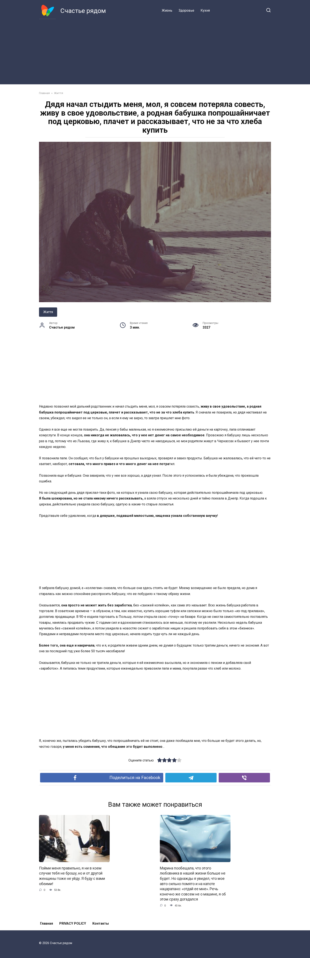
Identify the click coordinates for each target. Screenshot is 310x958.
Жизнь (167, 10)
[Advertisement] (155, 50)
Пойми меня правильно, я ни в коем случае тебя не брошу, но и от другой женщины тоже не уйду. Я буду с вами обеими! (72, 876)
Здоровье (186, 10)
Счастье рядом (83, 10)
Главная (46, 923)
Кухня (205, 10)
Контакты (100, 923)
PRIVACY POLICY (72, 923)
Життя (48, 312)
